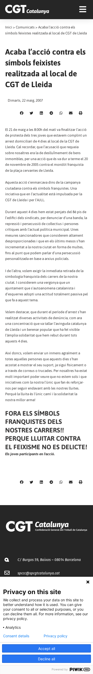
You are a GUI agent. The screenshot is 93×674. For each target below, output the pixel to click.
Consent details (16, 636)
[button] (21, 113)
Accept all (46, 648)
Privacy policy (55, 636)
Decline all (46, 659)
